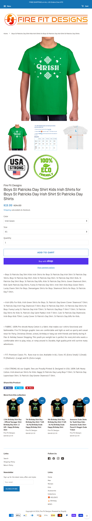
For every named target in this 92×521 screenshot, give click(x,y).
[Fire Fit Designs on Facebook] (49, 459)
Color (6, 216)
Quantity (7, 238)
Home (6, 33)
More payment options (46, 267)
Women (50, 484)
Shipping (7, 210)
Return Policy (8, 465)
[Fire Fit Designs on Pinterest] (53, 459)
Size (5, 227)
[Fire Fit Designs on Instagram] (58, 459)
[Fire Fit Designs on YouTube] (62, 459)
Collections (52, 494)
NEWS (50, 504)
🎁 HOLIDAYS (53, 497)
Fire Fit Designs (45, 511)
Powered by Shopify (59, 511)
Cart (86, 6)
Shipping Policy (9, 462)
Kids (49, 487)
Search (6, 458)
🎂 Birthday (52, 501)
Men (49, 480)
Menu (8, 6)
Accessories (52, 490)
